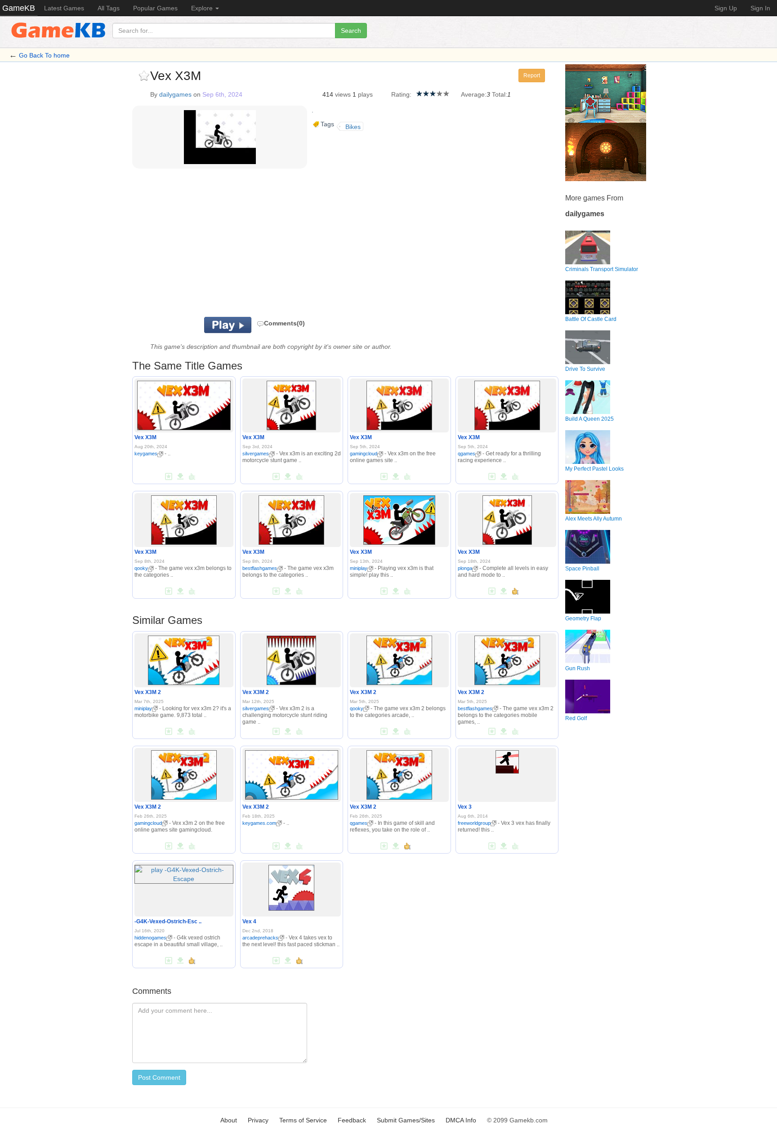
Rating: (401, 94)
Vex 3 (465, 807)
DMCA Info (461, 1120)
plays (365, 94)
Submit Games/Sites (406, 1120)
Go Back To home (44, 55)
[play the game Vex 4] (291, 886)
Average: (474, 94)
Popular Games (155, 8)
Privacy (258, 1120)
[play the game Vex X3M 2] (183, 658)
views (343, 94)
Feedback (352, 1120)
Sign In (760, 8)
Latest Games (64, 8)
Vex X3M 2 (147, 692)
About (228, 1120)
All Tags (109, 8)
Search (351, 30)
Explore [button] (202, 8)
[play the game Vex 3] (507, 760)
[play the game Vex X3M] (184, 404)
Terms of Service (303, 1120)
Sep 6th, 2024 (222, 94)
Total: (499, 94)
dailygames (175, 94)
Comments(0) (284, 323)
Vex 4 (249, 921)
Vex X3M (145, 437)
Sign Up (725, 8)
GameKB (18, 8)
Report (531, 75)
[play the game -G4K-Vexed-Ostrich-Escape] (183, 872)
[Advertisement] (243, 245)
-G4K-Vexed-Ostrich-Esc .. (167, 921)
